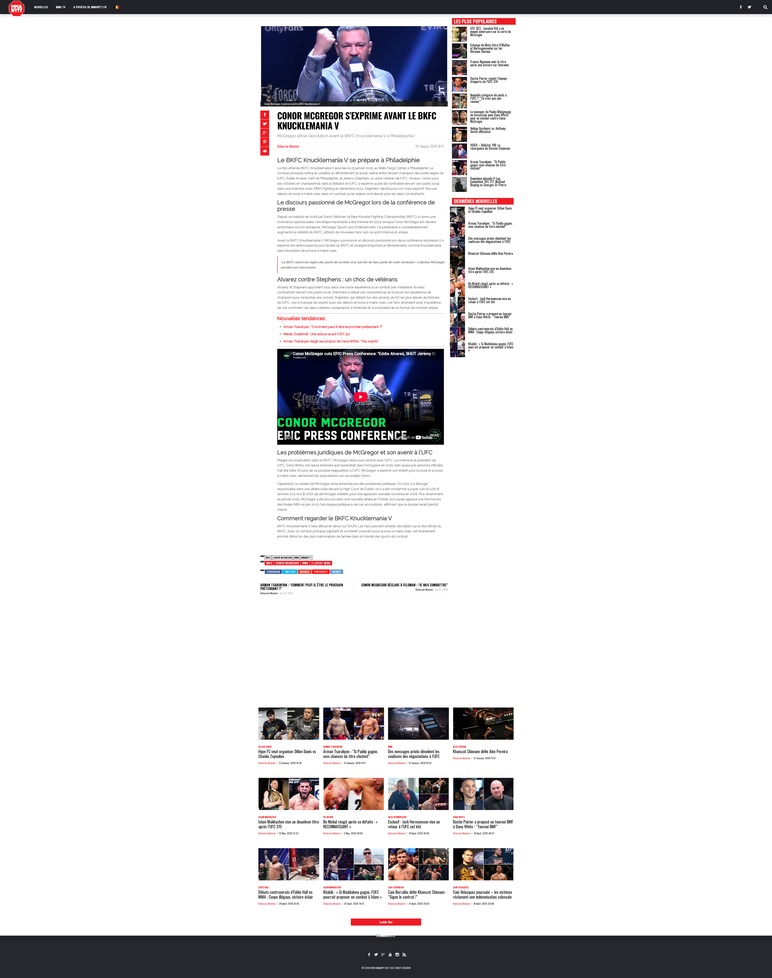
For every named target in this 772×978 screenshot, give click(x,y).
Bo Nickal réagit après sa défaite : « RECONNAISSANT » (490, 285)
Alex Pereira (459, 746)
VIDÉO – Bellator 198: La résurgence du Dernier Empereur (490, 147)
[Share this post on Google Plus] (264, 133)
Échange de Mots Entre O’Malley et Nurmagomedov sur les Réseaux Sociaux (489, 48)
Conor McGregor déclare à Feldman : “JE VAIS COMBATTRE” (404, 585)
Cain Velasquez (461, 887)
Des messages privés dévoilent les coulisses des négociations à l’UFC (489, 240)
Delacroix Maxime (288, 146)
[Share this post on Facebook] (264, 115)
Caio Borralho (396, 887)
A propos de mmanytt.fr (90, 7)
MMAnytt (306, 557)
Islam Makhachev (267, 817)
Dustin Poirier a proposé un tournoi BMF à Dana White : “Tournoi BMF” (489, 315)
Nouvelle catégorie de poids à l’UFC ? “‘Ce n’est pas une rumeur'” (488, 98)
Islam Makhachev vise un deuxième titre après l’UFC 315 (489, 270)
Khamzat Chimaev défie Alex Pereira (490, 253)
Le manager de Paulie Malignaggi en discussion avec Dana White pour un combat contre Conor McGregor (490, 116)
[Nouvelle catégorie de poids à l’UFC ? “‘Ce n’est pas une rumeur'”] (459, 101)
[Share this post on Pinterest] (264, 142)
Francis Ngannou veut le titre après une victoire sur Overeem (489, 63)
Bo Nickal (328, 817)
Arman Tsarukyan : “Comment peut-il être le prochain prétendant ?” (332, 327)
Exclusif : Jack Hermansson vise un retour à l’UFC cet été (489, 300)
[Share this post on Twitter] (264, 124)
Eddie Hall (263, 887)
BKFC (268, 557)
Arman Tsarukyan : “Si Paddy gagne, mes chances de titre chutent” (488, 165)
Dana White (459, 817)
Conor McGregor (282, 557)
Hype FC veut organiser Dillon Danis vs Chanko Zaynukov (490, 210)
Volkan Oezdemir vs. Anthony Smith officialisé (487, 130)
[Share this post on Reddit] (264, 151)
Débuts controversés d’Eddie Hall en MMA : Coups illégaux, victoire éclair (490, 330)
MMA (296, 557)
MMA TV (60, 7)
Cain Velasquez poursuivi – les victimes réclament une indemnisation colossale (482, 894)
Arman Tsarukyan (332, 746)
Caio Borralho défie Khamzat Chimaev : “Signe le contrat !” (417, 894)
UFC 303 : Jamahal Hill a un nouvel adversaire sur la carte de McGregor (490, 31)
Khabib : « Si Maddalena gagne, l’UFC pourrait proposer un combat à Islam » (490, 347)
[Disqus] (354, 657)
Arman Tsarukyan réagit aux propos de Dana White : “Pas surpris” (331, 341)
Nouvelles (41, 7)
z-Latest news (321, 563)
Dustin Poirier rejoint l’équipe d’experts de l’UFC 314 (488, 80)
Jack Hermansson (397, 817)
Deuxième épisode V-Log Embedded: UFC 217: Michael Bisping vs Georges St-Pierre (488, 181)
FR (116, 7)
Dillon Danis (265, 746)
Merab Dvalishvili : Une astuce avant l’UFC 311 (316, 334)
